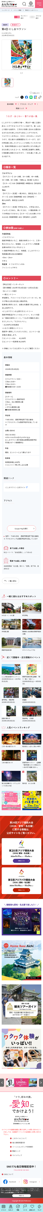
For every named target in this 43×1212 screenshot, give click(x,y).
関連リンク (21, 108)
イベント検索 (17, 10)
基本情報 (12, 104)
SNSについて (8, 1174)
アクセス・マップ (28, 104)
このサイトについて (19, 1138)
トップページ (6, 10)
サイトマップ (17, 1155)
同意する (21, 1196)
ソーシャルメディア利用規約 (22, 1147)
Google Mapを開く (21, 528)
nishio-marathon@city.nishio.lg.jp (17, 437)
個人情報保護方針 (18, 1142)
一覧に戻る (12, 581)
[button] (2, 1083)
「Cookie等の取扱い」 (10, 1192)
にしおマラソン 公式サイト (15, 487)
